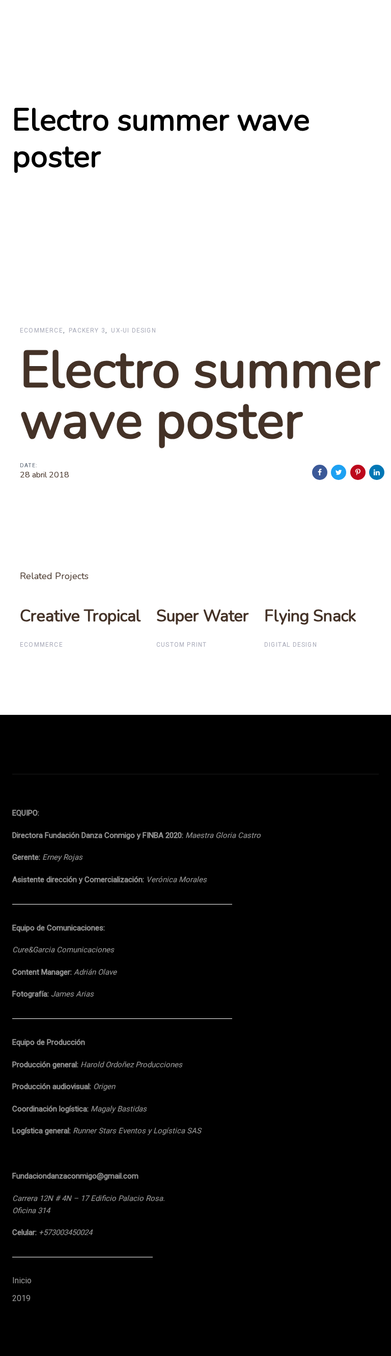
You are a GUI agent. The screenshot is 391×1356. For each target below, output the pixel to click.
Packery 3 (87, 330)
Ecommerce (41, 330)
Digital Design (290, 644)
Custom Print (181, 644)
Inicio (22, 1280)
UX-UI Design (133, 330)
